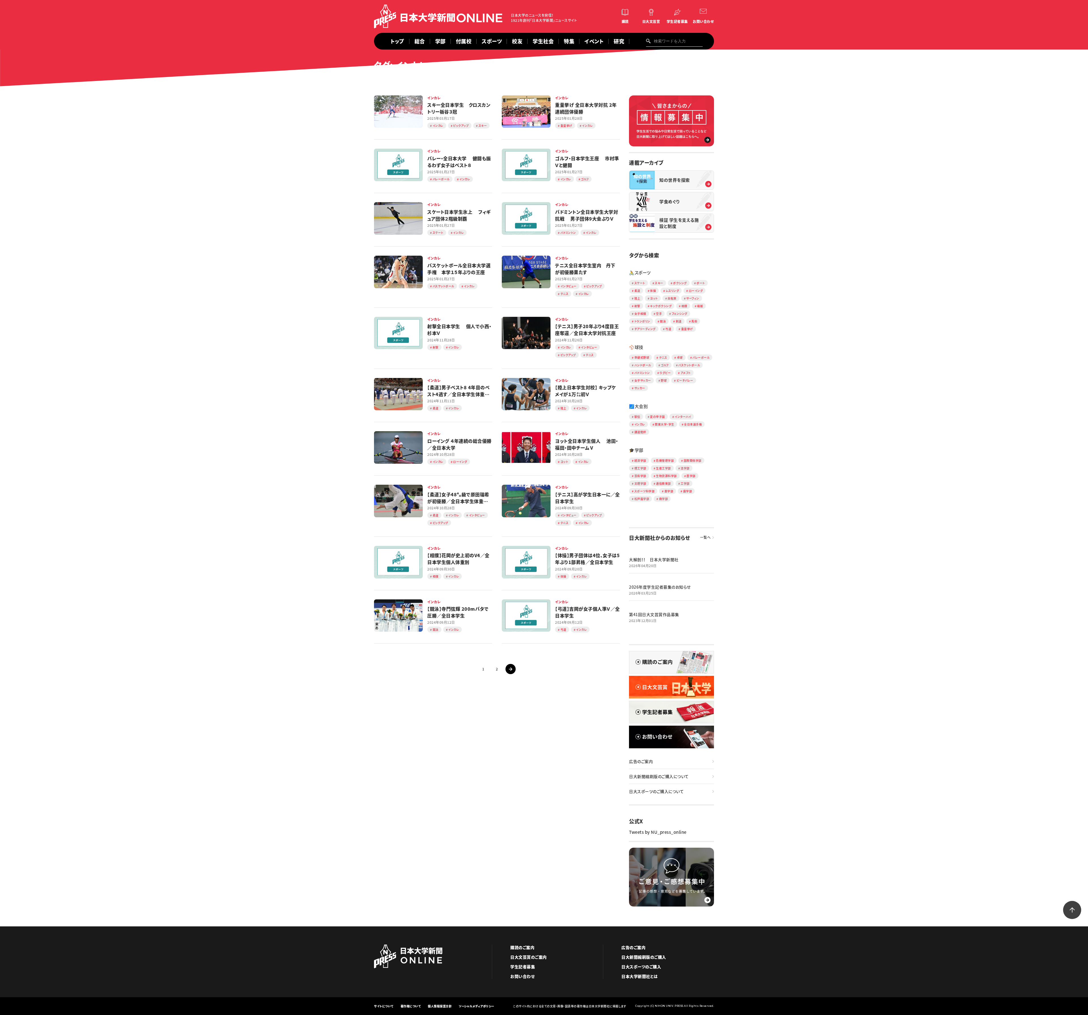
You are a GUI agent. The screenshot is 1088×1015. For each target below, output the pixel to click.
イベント (594, 41)
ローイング (696, 291)
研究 (619, 41)
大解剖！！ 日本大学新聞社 (654, 559)
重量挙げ (687, 329)
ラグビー (665, 373)
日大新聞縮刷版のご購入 (643, 957)
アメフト (686, 373)
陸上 (637, 298)
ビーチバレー (685, 380)
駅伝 (637, 416)
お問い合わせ (703, 21)
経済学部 (640, 460)
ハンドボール (642, 365)
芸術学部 (640, 476)
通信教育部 (663, 483)
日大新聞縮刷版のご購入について (659, 776)
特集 (569, 41)
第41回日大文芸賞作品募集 (654, 614)
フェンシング (679, 313)
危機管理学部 (665, 460)
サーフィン (692, 298)
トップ (397, 41)
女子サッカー (642, 380)
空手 (659, 313)
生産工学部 (663, 468)
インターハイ (683, 416)
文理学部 (640, 483)
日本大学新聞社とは (639, 976)
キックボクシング (661, 306)
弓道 (668, 329)
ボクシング (680, 283)
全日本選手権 (693, 424)
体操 (653, 291)
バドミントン (642, 373)
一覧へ (705, 537)
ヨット (654, 298)
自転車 (672, 298)
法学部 (685, 468)
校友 (517, 41)
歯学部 (687, 491)
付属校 (464, 41)
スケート (639, 283)
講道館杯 (640, 432)
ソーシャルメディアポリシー (476, 1006)
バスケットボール (689, 365)
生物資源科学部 (666, 476)
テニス (663, 357)
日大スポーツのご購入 (641, 966)
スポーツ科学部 (644, 491)
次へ (510, 669)
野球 (664, 380)
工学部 (685, 483)
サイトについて (384, 1006)
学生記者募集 (677, 21)
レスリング (672, 291)
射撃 (637, 306)
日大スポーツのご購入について (656, 791)
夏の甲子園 (657, 416)
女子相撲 (640, 313)
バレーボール (700, 357)
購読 (625, 21)
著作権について (411, 1006)
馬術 (694, 321)
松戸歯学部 (641, 499)
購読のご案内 (522, 947)
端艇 (700, 306)
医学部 (691, 476)
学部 (440, 41)
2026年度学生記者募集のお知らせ (660, 587)
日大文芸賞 (651, 21)
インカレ (639, 424)
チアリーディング (645, 329)
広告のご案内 (641, 761)
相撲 (684, 306)
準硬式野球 (641, 357)
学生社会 (543, 41)
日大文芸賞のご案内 (528, 957)
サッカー (639, 388)
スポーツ (492, 41)
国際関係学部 (693, 460)
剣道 (679, 321)
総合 (420, 41)
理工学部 (640, 468)
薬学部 (668, 491)
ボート (700, 283)
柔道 (637, 291)
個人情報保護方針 (440, 1006)
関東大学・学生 (664, 424)
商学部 (663, 499)
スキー (659, 283)
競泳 (663, 321)
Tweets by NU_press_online (658, 832)
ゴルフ (665, 365)
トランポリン (642, 321)
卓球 (680, 357)
